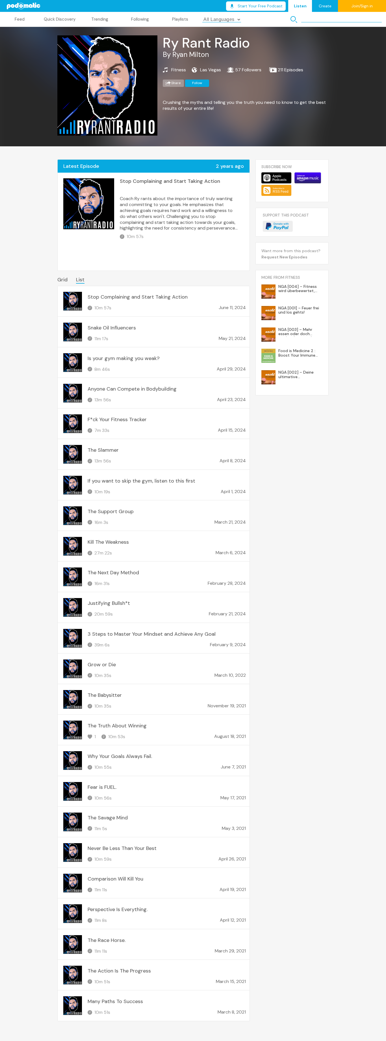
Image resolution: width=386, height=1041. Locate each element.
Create (325, 5)
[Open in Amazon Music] (308, 177)
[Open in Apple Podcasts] (276, 177)
